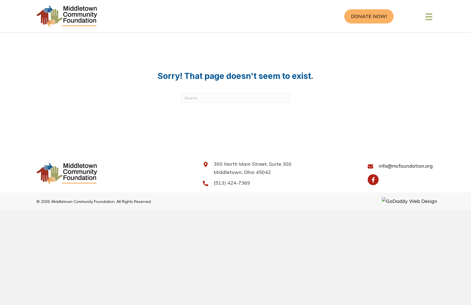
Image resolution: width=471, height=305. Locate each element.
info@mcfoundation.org (406, 166)
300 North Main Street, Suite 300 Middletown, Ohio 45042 (253, 168)
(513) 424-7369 (232, 183)
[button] (369, 16)
